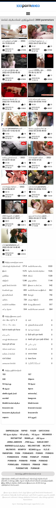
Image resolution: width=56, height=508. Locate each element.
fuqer (33, 431)
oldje (46, 449)
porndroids (13, 457)
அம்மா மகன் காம (14, 349)
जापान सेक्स (40, 354)
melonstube (34, 446)
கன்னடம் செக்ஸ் (14, 354)
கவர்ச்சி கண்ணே (14, 304)
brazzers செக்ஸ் (35, 408)
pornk (33, 461)
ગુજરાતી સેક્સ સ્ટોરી (40, 325)
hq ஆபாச (36, 434)
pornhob (12, 461)
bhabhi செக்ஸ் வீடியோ (11, 403)
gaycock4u (44, 431)
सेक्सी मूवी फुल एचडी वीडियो (40, 339)
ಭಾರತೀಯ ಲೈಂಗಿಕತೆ (14, 320)
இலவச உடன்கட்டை (40, 285)
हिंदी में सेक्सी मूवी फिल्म (14, 330)
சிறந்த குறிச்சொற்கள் (13, 370)
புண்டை (14, 300)
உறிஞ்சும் (14, 281)
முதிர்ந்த (14, 276)
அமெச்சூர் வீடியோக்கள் (14, 266)
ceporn (5, 417)
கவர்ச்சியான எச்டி (40, 266)
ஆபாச (14, 504)
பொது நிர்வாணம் (40, 304)
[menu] (28, 13)
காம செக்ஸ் (40, 349)
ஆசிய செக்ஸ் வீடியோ (40, 271)
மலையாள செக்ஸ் (14, 363)
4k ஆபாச (6, 389)
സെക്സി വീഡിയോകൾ (14, 339)
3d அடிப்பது (6, 384)
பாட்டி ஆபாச (14, 309)
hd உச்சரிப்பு (24, 434)
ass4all (5, 398)
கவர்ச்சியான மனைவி (40, 309)
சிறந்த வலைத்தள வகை (14, 262)
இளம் (14, 271)
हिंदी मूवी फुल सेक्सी (40, 335)
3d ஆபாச (31, 384)
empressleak (12, 431)
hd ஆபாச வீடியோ (10, 434)
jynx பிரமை (29, 442)
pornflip (34, 457)
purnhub (35, 468)
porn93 (39, 453)
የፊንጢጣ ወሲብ (40, 330)
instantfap (16, 438)
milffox (46, 446)
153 (3, 374)
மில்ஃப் (40, 276)
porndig (49, 453)
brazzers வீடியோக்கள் (11, 413)
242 (3, 379)
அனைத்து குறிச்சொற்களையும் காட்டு (28, 474)
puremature (22, 468)
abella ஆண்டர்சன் (9, 393)
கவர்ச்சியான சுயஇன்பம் (40, 290)
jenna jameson (14, 442)
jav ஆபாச (40, 438)
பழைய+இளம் (40, 300)
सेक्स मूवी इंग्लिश (14, 344)
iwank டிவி (28, 438)
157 (29, 374)
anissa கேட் (32, 393)
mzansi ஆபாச (35, 449)
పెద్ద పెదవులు (14, 325)
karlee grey (43, 442)
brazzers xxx (7, 408)
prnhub (36, 464)
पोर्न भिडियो (14, 359)
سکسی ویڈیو (14, 335)
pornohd (43, 461)
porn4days (28, 453)
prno (45, 464)
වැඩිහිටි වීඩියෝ (40, 363)
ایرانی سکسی (40, 344)
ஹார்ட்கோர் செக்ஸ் (14, 285)
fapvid (24, 431)
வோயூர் (40, 295)
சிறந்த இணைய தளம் (13, 316)
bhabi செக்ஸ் (33, 403)
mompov (22, 449)
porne (24, 457)
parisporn (7, 453)
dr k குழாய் (32, 417)
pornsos (25, 464)
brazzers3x (33, 413)
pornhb (45, 457)
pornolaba (13, 464)
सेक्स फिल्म (40, 359)
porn (17, 453)
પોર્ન (40, 320)
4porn (30, 389)
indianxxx (47, 434)
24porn (31, 379)
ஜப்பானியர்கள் (14, 295)
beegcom (32, 398)
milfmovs (10, 449)
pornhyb (23, 461)
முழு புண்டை (40, 281)
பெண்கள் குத (14, 290)
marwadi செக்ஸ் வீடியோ (15, 446)
